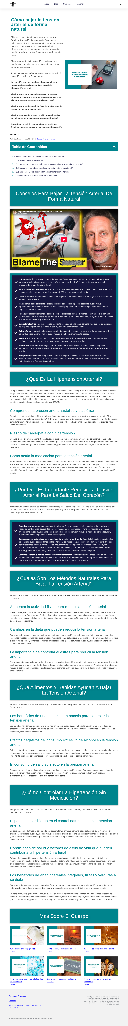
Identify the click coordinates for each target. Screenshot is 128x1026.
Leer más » (13, 951)
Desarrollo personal (49, 139)
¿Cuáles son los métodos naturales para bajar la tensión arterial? (43, 168)
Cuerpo (39, 139)
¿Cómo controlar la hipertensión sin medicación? (36, 176)
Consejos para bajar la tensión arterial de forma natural (39, 156)
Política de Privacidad (17, 996)
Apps (46, 4)
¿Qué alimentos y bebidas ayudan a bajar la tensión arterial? (41, 172)
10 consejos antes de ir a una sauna (99, 949)
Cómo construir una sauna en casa (61, 949)
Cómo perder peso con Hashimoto (61, 979)
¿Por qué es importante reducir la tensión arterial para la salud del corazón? (49, 164)
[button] (121, 4)
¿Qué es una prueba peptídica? (23, 949)
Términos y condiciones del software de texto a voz (25, 1006)
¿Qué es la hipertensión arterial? (29, 160)
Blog (56, 4)
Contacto (67, 4)
